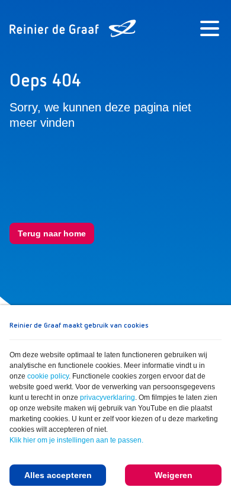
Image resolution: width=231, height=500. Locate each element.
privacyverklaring (107, 397)
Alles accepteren (58, 475)
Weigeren (173, 475)
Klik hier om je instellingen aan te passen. (76, 440)
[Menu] (210, 28)
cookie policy (48, 376)
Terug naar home (52, 233)
